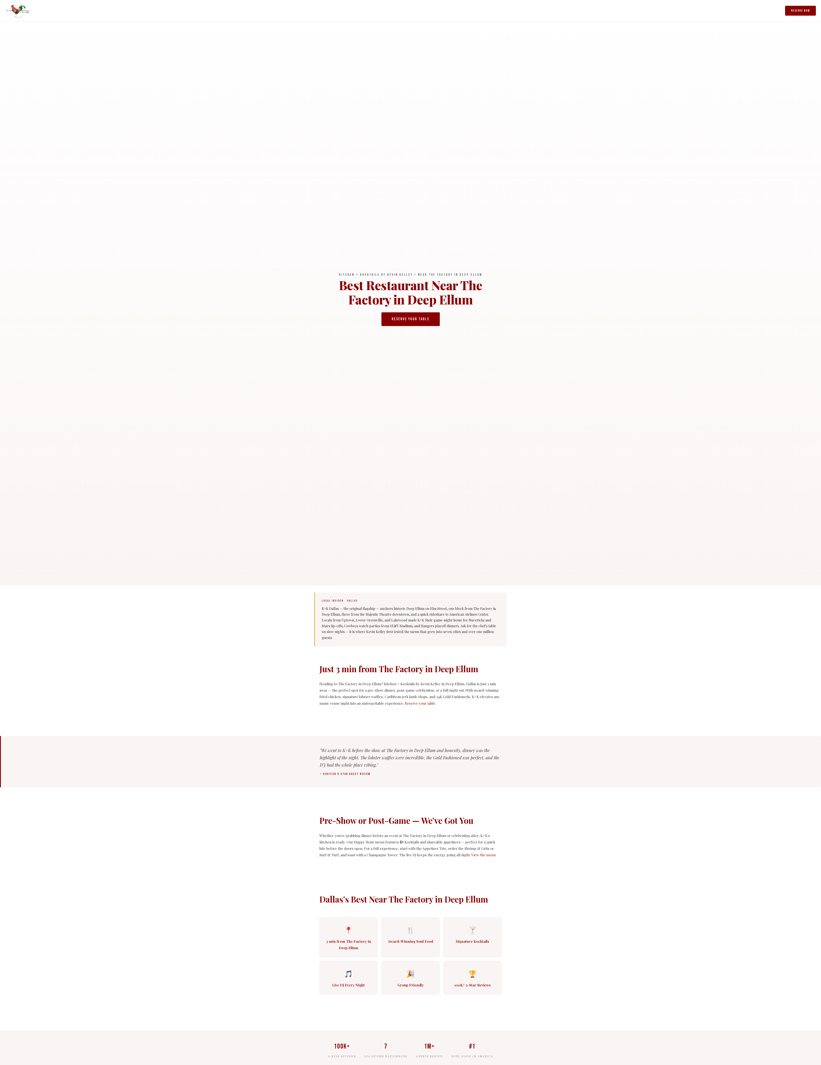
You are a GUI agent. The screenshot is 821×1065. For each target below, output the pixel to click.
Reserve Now (800, 10)
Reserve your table (420, 703)
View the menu (483, 854)
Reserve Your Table (411, 319)
